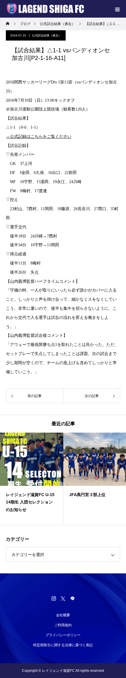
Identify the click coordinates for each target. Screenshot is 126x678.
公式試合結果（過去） (46, 35)
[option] (31, 479)
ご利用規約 (63, 625)
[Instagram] (54, 598)
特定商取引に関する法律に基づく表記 (63, 645)
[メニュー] (117, 9)
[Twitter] (63, 598)
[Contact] (72, 598)
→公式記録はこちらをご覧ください (38, 136)
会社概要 (63, 615)
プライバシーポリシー (63, 635)
